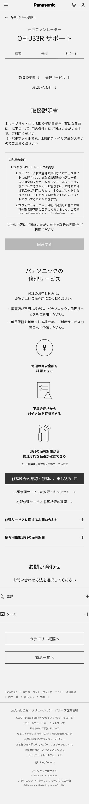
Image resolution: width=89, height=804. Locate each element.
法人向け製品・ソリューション (31, 710)
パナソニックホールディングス (44, 755)
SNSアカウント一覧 (35, 723)
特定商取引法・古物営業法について (44, 749)
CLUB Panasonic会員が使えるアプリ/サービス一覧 (44, 717)
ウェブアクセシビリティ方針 (33, 733)
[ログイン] (82, 5)
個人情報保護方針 (62, 733)
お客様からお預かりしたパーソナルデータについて (44, 744)
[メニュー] (6, 5)
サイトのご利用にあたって (44, 728)
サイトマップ (57, 723)
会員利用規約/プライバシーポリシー (44, 739)
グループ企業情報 (66, 710)
